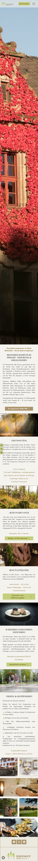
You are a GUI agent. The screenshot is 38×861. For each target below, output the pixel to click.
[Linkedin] (24, 842)
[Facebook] (14, 842)
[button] (3, 857)
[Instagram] (19, 842)
